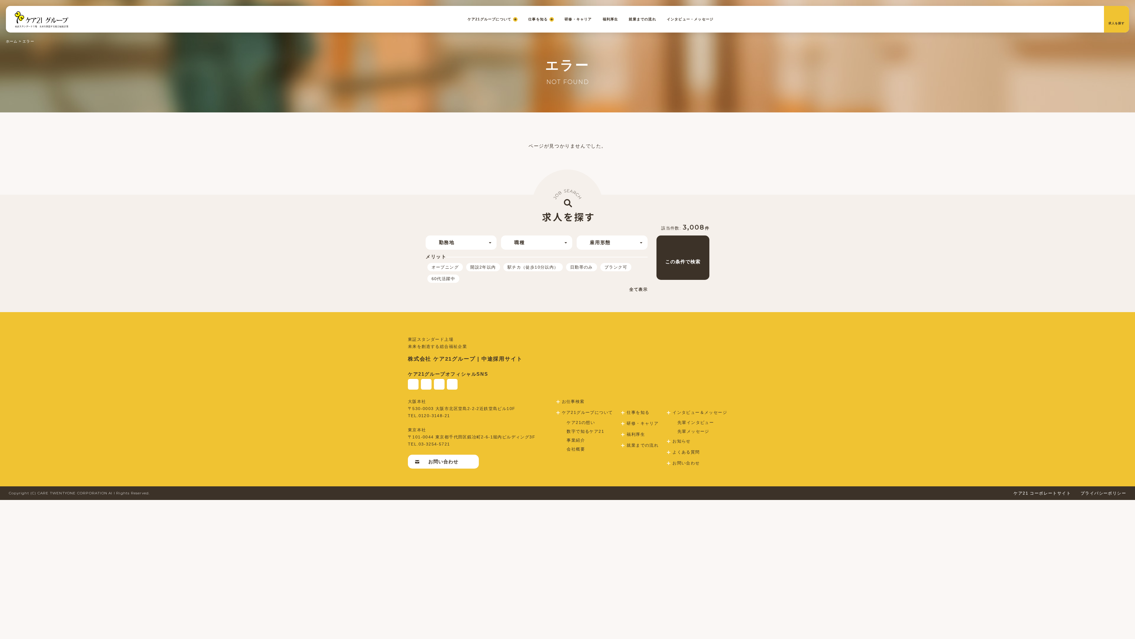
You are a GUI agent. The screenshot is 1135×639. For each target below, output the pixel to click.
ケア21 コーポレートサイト (1042, 493)
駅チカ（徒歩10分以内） (533, 267)
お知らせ (681, 441)
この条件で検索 (683, 261)
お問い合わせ (443, 461)
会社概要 (576, 449)
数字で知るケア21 (585, 431)
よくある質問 (686, 452)
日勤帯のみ (581, 267)
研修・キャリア (578, 19)
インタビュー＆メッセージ (699, 412)
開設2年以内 (483, 267)
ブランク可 (615, 267)
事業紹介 (576, 440)
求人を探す (1116, 23)
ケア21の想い (581, 422)
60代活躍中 (443, 278)
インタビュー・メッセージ (690, 19)
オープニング (445, 267)
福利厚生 (610, 19)
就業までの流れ (642, 19)
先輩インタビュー (695, 422)
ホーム (12, 41)
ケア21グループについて (489, 19)
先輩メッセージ (693, 431)
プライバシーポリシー (1103, 493)
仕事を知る (538, 19)
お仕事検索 (573, 401)
